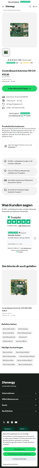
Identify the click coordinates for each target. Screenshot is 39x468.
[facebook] (8, 422)
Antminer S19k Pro (21, 341)
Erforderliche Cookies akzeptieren (19, 454)
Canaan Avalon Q (7, 341)
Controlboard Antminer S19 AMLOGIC (17, 308)
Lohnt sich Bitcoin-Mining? (26, 356)
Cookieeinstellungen (19, 459)
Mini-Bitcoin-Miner (8, 360)
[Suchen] (30, 7)
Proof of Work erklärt (9, 364)
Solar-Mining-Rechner (9, 337)
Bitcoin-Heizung (23, 329)
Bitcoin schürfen (7, 352)
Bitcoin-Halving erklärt (9, 356)
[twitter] (4, 422)
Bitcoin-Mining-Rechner (24, 333)
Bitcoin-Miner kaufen (9, 329)
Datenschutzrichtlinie (10, 464)
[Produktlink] (19, 287)
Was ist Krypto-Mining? (22, 352)
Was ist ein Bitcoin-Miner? (24, 360)
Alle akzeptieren (19, 449)
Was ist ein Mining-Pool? (25, 364)
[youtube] (16, 422)
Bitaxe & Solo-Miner (8, 333)
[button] (3, 7)
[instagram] (12, 422)
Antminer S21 (22, 337)
